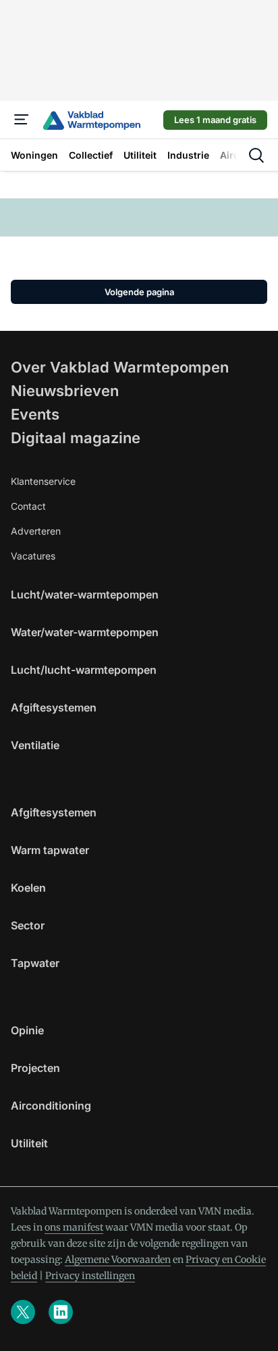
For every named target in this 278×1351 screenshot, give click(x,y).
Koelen (28, 887)
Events (35, 414)
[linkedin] (61, 1312)
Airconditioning (51, 1105)
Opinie (27, 1030)
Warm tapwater (50, 850)
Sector (28, 925)
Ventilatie (35, 745)
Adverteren (36, 531)
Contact (28, 506)
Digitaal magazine (75, 438)
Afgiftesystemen (53, 707)
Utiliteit (29, 1143)
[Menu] (21, 119)
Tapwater (35, 963)
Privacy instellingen (90, 1276)
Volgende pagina (139, 291)
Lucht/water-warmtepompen (85, 594)
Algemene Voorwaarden (118, 1259)
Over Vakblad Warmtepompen (120, 367)
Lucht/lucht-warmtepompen (84, 670)
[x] (23, 1312)
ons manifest (74, 1227)
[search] (256, 155)
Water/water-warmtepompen (85, 632)
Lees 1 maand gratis (215, 119)
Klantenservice (43, 481)
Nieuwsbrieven (65, 390)
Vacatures (33, 556)
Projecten (35, 1068)
